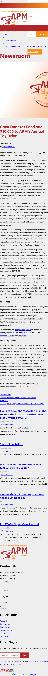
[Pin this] (6, 391)
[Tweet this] (3, 391)
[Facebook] (0, 2)
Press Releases (8, 146)
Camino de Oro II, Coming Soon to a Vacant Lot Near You (22, 496)
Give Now (4, 636)
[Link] (14, 657)
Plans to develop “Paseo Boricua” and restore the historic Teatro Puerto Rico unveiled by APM (23, 414)
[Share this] (2, 391)
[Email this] (0, 391)
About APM (4, 621)
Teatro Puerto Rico (11, 444)
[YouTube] (0, 7)
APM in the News (7, 425)
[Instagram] (0, 593)
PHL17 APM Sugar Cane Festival (19, 524)
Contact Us (4, 633)
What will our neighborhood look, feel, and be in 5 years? (21, 466)
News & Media (6, 630)
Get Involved (5, 624)
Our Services (5, 627)
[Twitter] (0, 605)
